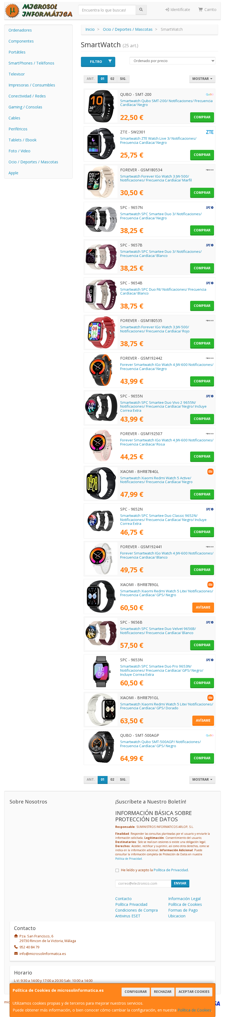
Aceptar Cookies (194, 991)
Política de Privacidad (128, 859)
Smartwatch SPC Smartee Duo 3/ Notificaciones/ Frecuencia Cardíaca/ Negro (161, 215)
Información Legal (184, 898)
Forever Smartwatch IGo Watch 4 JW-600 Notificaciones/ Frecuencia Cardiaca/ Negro (166, 366)
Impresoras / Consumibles (32, 85)
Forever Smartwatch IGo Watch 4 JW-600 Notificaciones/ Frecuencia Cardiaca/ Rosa (166, 442)
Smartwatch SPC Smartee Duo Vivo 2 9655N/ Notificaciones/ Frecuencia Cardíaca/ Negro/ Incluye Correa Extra (163, 406)
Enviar (180, 883)
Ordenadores (20, 30)
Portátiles (17, 52)
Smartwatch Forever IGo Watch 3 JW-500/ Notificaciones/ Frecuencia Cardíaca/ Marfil (156, 178)
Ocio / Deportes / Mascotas (33, 161)
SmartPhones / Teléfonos (31, 63)
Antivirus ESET (127, 915)
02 (112, 78)
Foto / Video (19, 150)
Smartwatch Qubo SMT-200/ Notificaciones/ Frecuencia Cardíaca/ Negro (166, 102)
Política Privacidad (131, 904)
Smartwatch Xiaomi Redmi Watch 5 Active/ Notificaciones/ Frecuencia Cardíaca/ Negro (156, 479)
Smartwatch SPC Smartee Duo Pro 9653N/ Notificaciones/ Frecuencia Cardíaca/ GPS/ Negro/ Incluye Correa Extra (161, 670)
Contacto (123, 898)
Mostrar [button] (201, 78)
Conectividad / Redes (27, 96)
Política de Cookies (194, 1010)
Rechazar (162, 991)
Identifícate (179, 9)
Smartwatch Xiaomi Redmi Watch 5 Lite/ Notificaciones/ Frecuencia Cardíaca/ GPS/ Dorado (166, 706)
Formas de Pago (183, 910)
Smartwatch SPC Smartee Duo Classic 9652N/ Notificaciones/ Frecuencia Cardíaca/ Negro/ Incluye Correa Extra (163, 519)
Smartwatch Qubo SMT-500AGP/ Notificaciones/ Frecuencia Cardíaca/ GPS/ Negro (160, 743)
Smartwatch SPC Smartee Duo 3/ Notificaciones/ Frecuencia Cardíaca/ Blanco (161, 253)
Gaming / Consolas (25, 107)
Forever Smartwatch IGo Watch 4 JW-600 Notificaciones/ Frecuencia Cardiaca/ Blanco (166, 555)
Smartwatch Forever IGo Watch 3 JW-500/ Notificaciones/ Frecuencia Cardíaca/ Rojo (155, 329)
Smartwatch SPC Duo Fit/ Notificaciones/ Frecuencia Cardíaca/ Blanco (163, 291)
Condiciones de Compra (136, 910)
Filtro (96, 61)
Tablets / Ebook (22, 139)
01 (103, 78)
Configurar (136, 991)
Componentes (21, 41)
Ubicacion (176, 915)
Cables (14, 118)
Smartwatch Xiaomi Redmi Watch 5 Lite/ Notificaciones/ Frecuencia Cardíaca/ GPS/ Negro (166, 593)
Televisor (17, 74)
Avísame (203, 607)
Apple (13, 172)
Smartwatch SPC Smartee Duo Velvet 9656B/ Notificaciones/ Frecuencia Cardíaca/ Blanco (158, 630)
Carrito (209, 9)
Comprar (202, 117)
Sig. (123, 78)
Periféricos (18, 128)
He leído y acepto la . (155, 870)
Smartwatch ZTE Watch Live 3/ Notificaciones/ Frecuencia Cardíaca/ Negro (158, 140)
